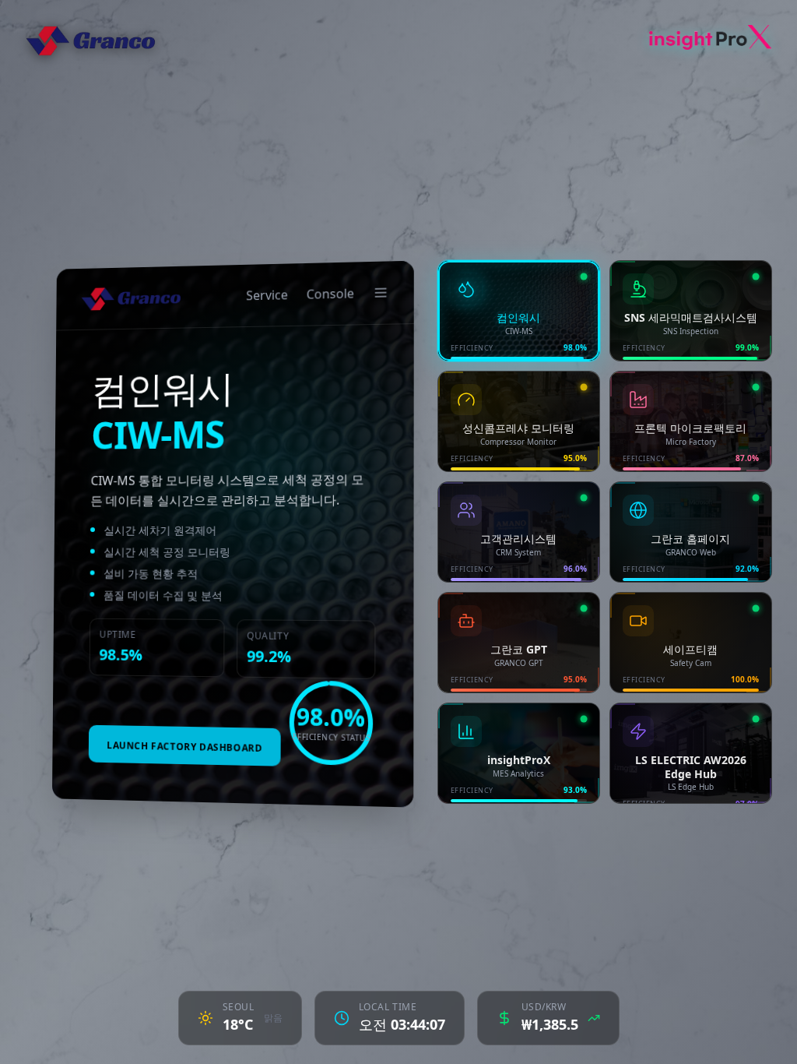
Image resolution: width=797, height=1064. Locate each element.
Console (330, 293)
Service (267, 295)
